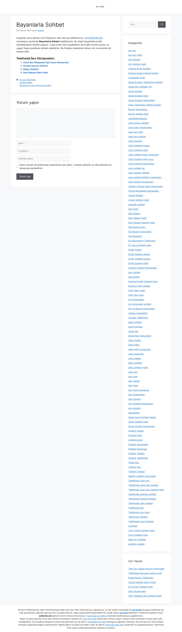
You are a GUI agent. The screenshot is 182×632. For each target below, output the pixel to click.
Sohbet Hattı (135, 435)
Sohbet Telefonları (138, 458)
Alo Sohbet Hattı (137, 64)
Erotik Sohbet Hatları (139, 259)
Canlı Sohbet (135, 141)
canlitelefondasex (137, 118)
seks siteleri (134, 358)
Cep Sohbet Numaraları (140, 182)
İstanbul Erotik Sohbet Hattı (143, 281)
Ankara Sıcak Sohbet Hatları (143, 73)
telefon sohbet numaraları (142, 476)
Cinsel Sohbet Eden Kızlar (142, 582)
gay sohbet (134, 272)
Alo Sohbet (134, 59)
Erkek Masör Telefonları (140, 577)
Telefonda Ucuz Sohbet (141, 521)
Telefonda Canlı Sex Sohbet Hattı (146, 489)
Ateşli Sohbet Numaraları (141, 100)
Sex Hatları (134, 381)
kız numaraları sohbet (139, 304)
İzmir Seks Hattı (136, 290)
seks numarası (136, 354)
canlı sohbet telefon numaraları (144, 177)
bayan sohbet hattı (138, 114)
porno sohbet (135, 326)
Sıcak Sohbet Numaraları (141, 426)
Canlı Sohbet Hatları (139, 145)
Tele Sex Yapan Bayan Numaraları (146, 568)
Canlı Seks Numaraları (140, 127)
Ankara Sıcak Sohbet (139, 68)
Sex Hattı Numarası (138, 390)
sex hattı (124, 612)
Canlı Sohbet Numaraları (141, 163)
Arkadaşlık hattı (136, 77)
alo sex (132, 50)
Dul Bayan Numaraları (139, 231)
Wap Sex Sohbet (137, 539)
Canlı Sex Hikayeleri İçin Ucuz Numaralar (46, 62)
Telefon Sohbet (136, 471)
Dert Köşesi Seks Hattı (35, 72)
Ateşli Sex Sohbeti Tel (140, 86)
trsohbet (132, 526)
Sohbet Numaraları (138, 444)
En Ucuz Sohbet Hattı (139, 245)
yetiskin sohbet (136, 544)
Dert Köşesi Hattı (137, 218)
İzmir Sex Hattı (136, 295)
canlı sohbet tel (136, 168)
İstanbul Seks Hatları (139, 286)
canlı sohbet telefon (138, 173)
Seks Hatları (134, 340)
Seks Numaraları (137, 591)
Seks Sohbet (135, 363)
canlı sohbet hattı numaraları (143, 154)
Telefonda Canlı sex (138, 480)
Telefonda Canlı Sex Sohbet (143, 485)
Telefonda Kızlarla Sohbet (142, 499)
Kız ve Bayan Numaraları (141, 308)
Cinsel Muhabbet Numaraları (143, 191)
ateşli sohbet (135, 91)
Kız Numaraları (136, 299)
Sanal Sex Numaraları (139, 336)
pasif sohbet (135, 322)
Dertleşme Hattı (136, 227)
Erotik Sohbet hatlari (139, 254)
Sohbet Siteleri (25, 82)
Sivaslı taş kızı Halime (35, 65)
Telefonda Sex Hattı (139, 512)
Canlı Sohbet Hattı (138, 150)
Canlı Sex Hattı (89, 618)
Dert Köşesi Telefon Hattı (141, 222)
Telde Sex (133, 462)
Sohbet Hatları (136, 431)
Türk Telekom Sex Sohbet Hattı (145, 596)
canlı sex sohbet (137, 136)
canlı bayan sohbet (138, 123)
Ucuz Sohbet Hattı (138, 535)
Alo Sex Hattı (135, 55)
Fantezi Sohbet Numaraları (142, 268)
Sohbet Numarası (137, 449)
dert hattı (133, 209)
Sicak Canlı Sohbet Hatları (142, 417)
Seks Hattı (133, 345)
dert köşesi (134, 213)
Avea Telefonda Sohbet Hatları (144, 105)
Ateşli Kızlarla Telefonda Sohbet (145, 82)
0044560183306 (93, 38)
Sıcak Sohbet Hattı (138, 422)
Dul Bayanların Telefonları (141, 240)
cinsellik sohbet (136, 204)
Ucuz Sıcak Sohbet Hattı (141, 530)
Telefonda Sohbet (137, 517)
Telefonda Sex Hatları (96, 616)
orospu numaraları (138, 313)
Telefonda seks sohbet (140, 503)
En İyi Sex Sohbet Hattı (140, 587)
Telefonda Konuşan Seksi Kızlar (145, 573)
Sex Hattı (133, 385)
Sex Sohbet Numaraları (140, 403)
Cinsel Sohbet (135, 195)
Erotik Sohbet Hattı (138, 263)
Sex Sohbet (134, 399)
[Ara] (162, 24)
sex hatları (137, 610)
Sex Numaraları (136, 394)
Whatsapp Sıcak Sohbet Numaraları (35, 85)
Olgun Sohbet (31, 69)
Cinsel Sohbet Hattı (138, 200)
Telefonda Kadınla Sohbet (142, 494)
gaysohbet (134, 277)
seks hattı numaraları (139, 349)
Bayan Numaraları (137, 109)
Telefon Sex (134, 467)
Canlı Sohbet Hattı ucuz (141, 159)
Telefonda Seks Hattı (114, 624)
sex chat (132, 376)
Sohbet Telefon (136, 453)
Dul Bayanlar (135, 236)
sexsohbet (133, 412)
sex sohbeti (134, 408)
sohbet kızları (135, 440)
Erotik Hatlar (134, 249)
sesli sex (132, 372)
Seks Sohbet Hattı (138, 367)
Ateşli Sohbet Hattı (138, 96)
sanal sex (133, 331)
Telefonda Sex (136, 508)
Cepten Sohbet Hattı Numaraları (145, 186)
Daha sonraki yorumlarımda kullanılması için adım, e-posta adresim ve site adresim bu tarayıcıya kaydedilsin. (65, 167)
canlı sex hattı (135, 132)
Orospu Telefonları (27, 80)
